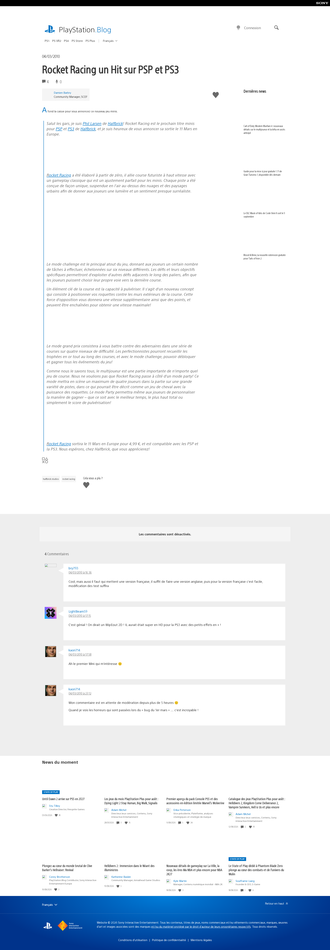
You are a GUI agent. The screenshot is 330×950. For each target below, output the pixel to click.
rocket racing (68, 479)
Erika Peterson (182, 809)
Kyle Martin (180, 880)
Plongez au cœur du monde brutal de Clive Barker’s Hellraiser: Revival (67, 868)
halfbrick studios (51, 479)
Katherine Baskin (121, 876)
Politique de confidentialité (169, 940)
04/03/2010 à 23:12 (80, 693)
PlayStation (85, 29)
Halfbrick (115, 123)
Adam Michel (118, 809)
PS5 (47, 41)
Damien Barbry (62, 92)
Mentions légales (201, 940)
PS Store (77, 41)
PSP (59, 128)
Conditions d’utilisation (132, 940)
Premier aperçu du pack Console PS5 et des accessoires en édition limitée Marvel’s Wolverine (195, 801)
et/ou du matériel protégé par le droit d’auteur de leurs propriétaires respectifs (201, 926)
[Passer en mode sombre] (238, 27)
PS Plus (90, 41)
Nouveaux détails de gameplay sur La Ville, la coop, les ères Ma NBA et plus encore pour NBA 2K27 (194, 870)
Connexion (252, 27)
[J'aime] (56, 815)
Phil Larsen (92, 123)
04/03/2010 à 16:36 (80, 572)
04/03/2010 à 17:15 (80, 616)
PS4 (66, 41)
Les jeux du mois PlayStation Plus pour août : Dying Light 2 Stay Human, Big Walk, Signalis (131, 801)
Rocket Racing (59, 174)
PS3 (71, 128)
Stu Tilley (54, 805)
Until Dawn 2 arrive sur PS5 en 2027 (63, 799)
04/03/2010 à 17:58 (80, 654)
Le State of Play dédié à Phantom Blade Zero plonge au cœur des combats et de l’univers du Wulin (256, 870)
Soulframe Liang (245, 880)
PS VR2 (56, 41)
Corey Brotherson (59, 876)
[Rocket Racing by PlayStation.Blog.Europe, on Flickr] (73, 165)
